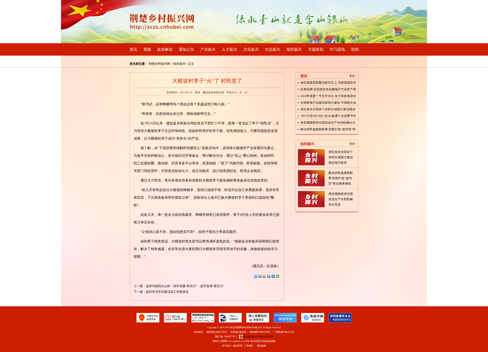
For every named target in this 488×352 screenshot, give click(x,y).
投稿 (355, 49)
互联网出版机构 (238, 332)
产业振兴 (208, 49)
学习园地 (337, 49)
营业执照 (198, 332)
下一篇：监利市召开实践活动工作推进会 (161, 291)
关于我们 (226, 345)
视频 (147, 49)
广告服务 (248, 345)
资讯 (133, 49)
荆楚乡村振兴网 (159, 63)
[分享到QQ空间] (260, 276)
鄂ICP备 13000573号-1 (226, 336)
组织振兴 (294, 49)
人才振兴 (229, 49)
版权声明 (237, 345)
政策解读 (165, 49)
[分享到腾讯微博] (268, 276)
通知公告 (186, 49)
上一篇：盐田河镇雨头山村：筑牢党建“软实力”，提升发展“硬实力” (179, 286)
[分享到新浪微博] (264, 276)
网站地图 (261, 345)
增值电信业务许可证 (216, 332)
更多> (352, 75)
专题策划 (315, 49)
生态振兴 (272, 49)
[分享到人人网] (273, 276)
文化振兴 (251, 49)
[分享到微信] (277, 276)
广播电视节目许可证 (284, 332)
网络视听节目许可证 (260, 332)
